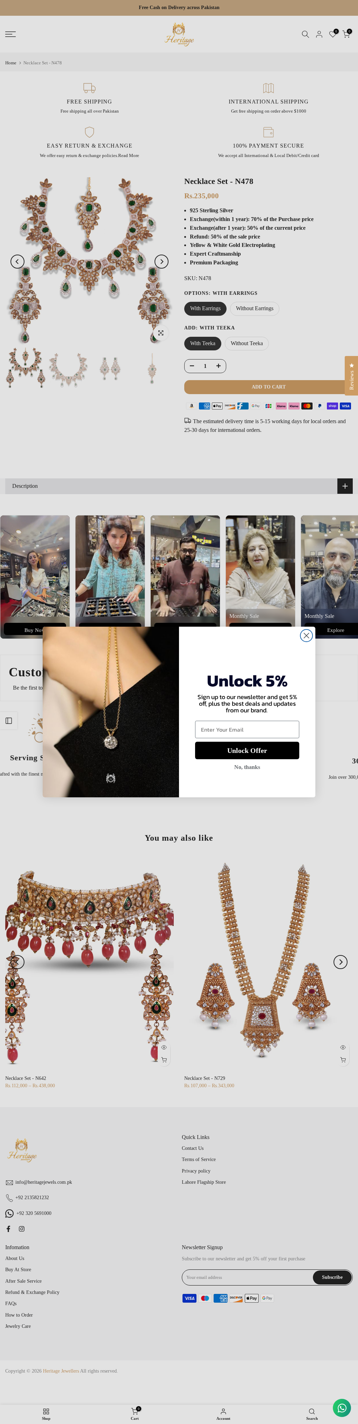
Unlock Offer (247, 750)
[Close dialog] (306, 635)
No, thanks (247, 767)
